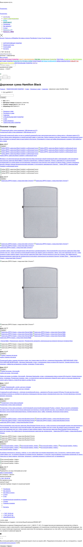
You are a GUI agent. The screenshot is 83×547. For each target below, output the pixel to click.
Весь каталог (4, 57)
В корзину (3, 97)
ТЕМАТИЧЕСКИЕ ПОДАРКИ (15, 89)
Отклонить (3, 546)
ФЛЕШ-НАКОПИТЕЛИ (63, 61)
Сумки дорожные (8, 121)
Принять (9, 546)
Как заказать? (7, 26)
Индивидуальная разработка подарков (15, 499)
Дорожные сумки (35, 89)
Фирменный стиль (8, 45)
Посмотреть (3, 8)
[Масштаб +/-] (0, 536)
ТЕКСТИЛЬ (60, 59)
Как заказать (7, 491)
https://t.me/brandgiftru (6, 473)
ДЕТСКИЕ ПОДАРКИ (6, 61)
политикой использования (8, 543)
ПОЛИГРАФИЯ (37, 61)
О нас (43, 38)
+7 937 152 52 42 (5, 478)
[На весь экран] (2, 536)
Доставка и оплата (24, 38)
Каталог (2, 38)
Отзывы (5, 501)
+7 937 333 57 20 (8, 515)
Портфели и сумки (8, 113)
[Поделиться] (4, 536)
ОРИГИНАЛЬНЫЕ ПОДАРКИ (23, 63)
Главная (2, 89)
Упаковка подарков (9, 503)
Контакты (48, 38)
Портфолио (6, 24)
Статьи (5, 28)
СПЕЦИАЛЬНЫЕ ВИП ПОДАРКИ (13, 117)
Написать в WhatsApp (11, 38)
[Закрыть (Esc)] (5, 536)
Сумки (27, 89)
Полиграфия (7, 47)
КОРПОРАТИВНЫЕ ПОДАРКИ (12, 43)
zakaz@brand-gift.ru (9, 517)
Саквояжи (45, 89)
